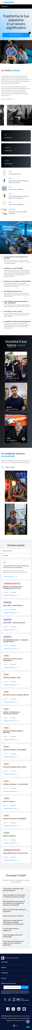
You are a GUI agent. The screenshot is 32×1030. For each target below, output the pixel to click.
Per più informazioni (9, 576)
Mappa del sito (10, 1020)
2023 (10, 187)
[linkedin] (18, 1009)
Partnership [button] (4, 973)
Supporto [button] (4, 967)
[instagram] (24, 1009)
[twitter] (13, 1009)
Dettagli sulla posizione (10, 595)
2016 (10, 202)
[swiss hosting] (25, 999)
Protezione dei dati (12, 1018)
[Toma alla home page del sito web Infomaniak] (9, 2)
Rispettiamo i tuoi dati (5, 993)
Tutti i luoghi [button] (5, 555)
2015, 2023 (12, 209)
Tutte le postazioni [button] (7, 550)
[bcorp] (5, 999)
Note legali (4, 1018)
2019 (10, 194)
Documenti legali (16, 1016)
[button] (16, 6)
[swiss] (14, 999)
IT (16, 1025)
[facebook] (7, 1009)
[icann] (9, 999)
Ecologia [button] (3, 978)
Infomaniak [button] (4, 962)
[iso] (19, 999)
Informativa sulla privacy (24, 1018)
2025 (10, 171)
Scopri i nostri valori (6, 99)
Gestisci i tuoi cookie (20, 1020)
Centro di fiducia (26, 1016)
